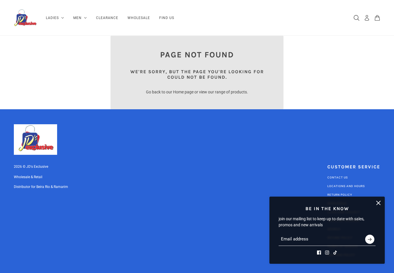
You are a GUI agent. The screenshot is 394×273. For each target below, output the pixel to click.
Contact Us (337, 177)
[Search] (356, 18)
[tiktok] (335, 252)
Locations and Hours (346, 186)
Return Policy (339, 194)
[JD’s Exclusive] (25, 18)
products (239, 92)
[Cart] (377, 18)
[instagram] (327, 252)
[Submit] (369, 239)
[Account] (367, 18)
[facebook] (319, 252)
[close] (378, 203)
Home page (183, 92)
